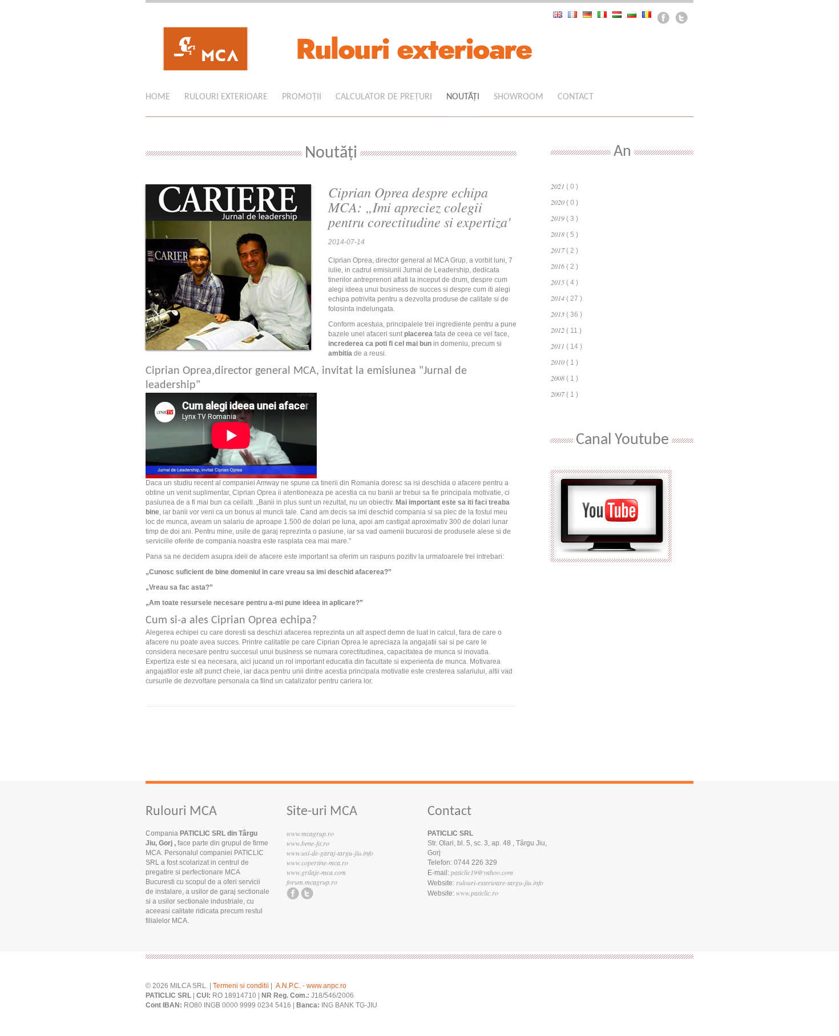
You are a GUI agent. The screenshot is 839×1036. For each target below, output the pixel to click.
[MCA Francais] (575, 14)
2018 (557, 234)
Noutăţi (462, 97)
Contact (576, 97)
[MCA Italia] (605, 14)
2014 (557, 298)
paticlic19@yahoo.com (482, 872)
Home (158, 97)
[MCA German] (590, 14)
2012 (557, 329)
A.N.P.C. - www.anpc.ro (311, 986)
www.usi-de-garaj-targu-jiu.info (330, 852)
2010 (557, 361)
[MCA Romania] (649, 14)
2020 (557, 202)
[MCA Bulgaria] (634, 14)
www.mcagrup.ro (310, 833)
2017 (557, 250)
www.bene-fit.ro (308, 843)
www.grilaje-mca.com (316, 872)
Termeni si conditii (241, 986)
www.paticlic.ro (477, 892)
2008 (557, 377)
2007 (557, 393)
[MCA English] (560, 14)
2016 (557, 266)
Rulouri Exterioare (226, 97)
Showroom (518, 97)
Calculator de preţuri (384, 97)
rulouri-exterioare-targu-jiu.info (499, 882)
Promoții (301, 97)
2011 (557, 345)
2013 (557, 314)
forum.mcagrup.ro (312, 881)
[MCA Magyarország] (619, 14)
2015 (557, 282)
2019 (557, 218)
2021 (557, 186)
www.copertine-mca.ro (317, 862)
